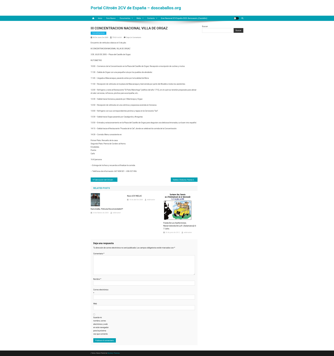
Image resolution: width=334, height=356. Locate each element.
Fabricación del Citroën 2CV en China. (105, 180)
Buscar (205, 26)
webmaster (117, 37)
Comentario (98, 254)
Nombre (97, 279)
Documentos (125, 18)
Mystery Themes (114, 353)
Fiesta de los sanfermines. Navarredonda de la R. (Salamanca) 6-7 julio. (179, 226)
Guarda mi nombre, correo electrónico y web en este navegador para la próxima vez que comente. (101, 325)
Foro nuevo (111, 18)
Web (95, 304)
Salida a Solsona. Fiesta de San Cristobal (185, 180)
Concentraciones (98, 33)
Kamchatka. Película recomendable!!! (107, 209)
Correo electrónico (100, 291)
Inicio (100, 18)
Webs (138, 18)
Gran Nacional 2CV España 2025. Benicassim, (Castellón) (184, 18)
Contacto (151, 18)
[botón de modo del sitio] (236, 18)
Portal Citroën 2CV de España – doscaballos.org (136, 7)
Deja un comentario (133, 37)
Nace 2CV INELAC (134, 196)
